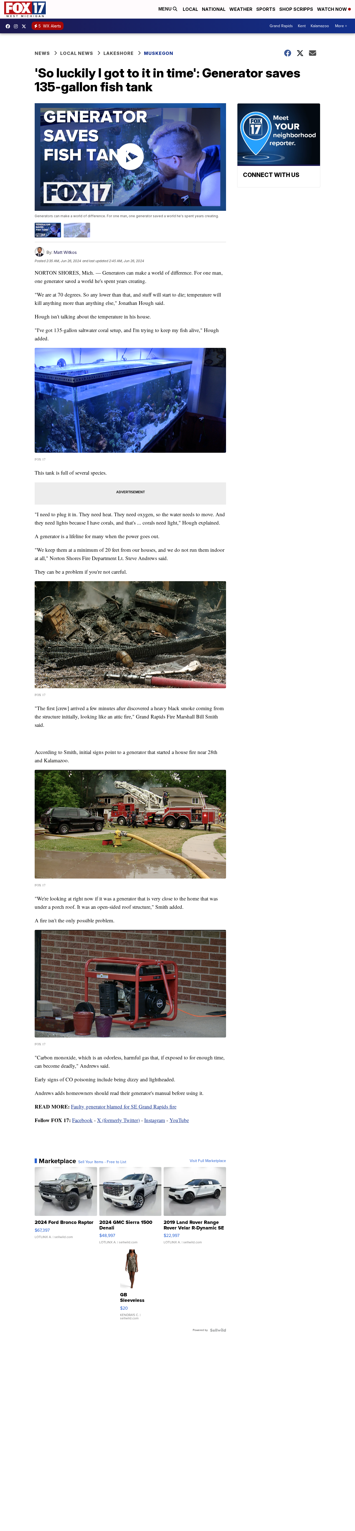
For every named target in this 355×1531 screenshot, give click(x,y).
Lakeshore (118, 53)
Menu (165, 9)
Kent (302, 26)
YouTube (179, 1120)
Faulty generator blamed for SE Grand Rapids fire (123, 1106)
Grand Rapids (281, 26)
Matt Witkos (65, 252)
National (213, 9)
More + (341, 26)
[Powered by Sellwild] (218, 1330)
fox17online (9, 26)
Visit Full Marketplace (208, 1161)
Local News (76, 53)
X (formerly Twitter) (118, 1120)
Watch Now (332, 9)
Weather (240, 9)
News (42, 53)
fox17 (25, 26)
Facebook (82, 1120)
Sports (265, 9)
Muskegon (158, 53)
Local (190, 9)
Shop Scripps (296, 9)
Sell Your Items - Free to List (102, 1162)
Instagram (154, 1120)
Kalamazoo (320, 26)
